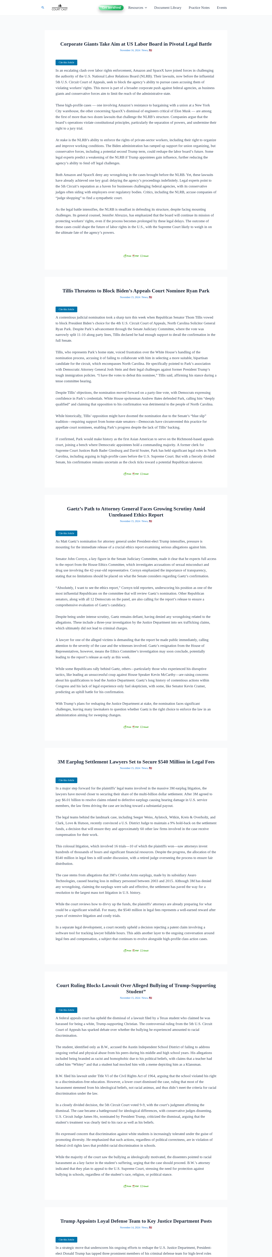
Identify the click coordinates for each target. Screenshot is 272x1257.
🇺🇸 (150, 50)
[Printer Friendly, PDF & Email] (136, 256)
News (145, 50)
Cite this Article (66, 62)
